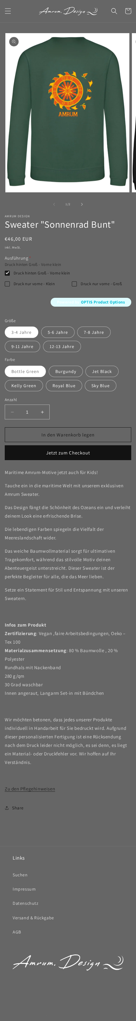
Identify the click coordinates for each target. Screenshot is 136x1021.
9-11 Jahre (22, 346)
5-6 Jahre (58, 332)
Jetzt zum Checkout (68, 453)
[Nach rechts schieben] (82, 204)
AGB (17, 932)
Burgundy (65, 371)
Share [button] (18, 808)
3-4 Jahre (21, 332)
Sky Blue (100, 385)
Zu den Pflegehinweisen (30, 789)
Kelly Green (23, 385)
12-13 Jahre (62, 346)
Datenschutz (26, 903)
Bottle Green (25, 371)
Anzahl (11, 399)
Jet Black (102, 371)
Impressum (24, 889)
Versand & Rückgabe (33, 918)
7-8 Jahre (94, 332)
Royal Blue (64, 385)
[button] (8, 11)
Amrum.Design (58, 1016)
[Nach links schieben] (54, 204)
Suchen (20, 875)
